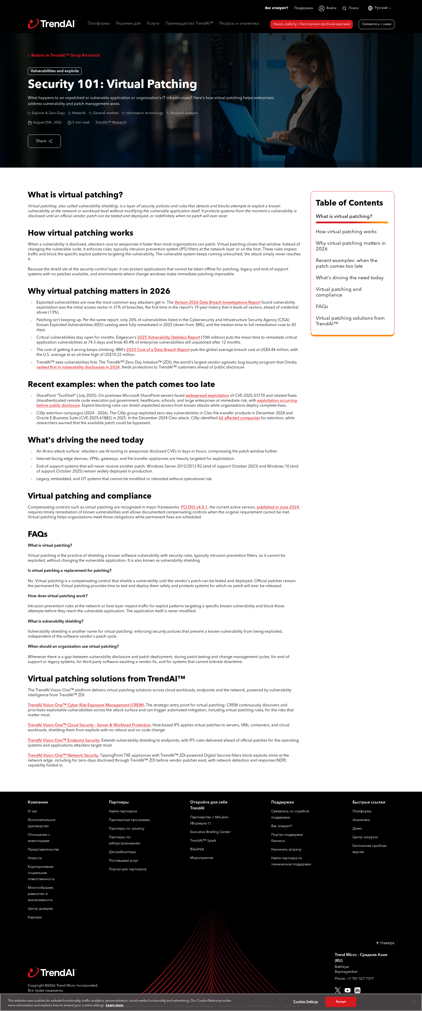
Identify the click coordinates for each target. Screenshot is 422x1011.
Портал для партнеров (127, 869)
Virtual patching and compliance (339, 292)
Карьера (35, 917)
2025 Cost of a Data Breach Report (158, 350)
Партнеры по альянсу (126, 829)
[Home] (63, 972)
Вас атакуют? (276, 8)
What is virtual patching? (344, 216)
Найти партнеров (123, 811)
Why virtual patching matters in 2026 (351, 246)
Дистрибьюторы (122, 852)
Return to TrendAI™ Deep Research (65, 56)
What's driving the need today (350, 278)
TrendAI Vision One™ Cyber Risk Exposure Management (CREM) (86, 705)
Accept (341, 1001)
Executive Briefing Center (210, 832)
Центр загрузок (365, 837)
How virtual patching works (346, 231)
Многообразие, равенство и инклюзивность (41, 894)
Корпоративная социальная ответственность (41, 873)
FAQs (322, 306)
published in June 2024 (278, 507)
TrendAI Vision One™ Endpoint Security (63, 741)
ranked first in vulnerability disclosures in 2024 (78, 367)
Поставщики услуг (123, 861)
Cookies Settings (305, 1001)
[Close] (414, 1001)
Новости (35, 858)
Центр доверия (40, 909)
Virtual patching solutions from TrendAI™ (350, 321)
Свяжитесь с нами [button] (376, 24)
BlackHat (197, 849)
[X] (338, 990)
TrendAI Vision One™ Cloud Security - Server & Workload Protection (89, 725)
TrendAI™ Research (110, 122)
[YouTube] (348, 990)
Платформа (362, 811)
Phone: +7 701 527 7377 (354, 979)
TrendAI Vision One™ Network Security (63, 756)
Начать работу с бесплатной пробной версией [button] (311, 24)
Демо (357, 829)
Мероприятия (201, 858)
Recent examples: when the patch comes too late (346, 263)
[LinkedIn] (357, 990)
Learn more (114, 1005)
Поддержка (303, 8)
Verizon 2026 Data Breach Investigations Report (217, 303)
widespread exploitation (207, 396)
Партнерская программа (129, 820)
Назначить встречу (286, 850)
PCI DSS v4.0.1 (194, 507)
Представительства (43, 850)
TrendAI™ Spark (203, 841)
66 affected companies (239, 418)
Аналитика (361, 820)
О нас (32, 811)
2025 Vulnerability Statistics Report (168, 338)
